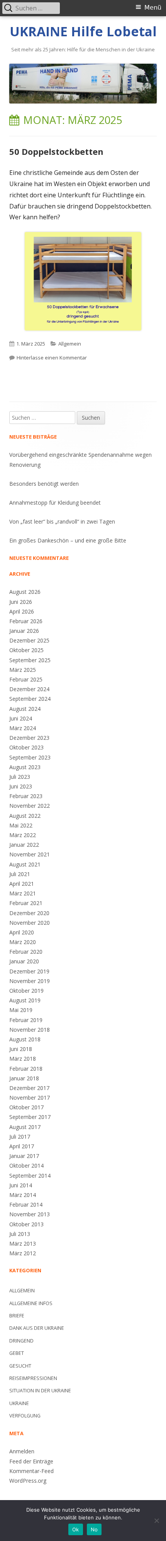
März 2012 (22, 1253)
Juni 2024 (20, 718)
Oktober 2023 (26, 747)
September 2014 (30, 1175)
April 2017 (21, 1146)
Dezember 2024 (29, 689)
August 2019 (25, 1000)
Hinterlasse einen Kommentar (52, 357)
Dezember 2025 (29, 640)
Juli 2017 (19, 1136)
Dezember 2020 (29, 913)
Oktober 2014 (26, 1165)
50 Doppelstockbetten (56, 151)
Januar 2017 (24, 1156)
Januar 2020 (24, 961)
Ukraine (19, 1403)
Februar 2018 (25, 1068)
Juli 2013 (19, 1234)
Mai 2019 (20, 1010)
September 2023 (30, 757)
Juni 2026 (20, 601)
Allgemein (69, 343)
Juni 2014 (20, 1185)
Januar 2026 (24, 630)
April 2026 (21, 611)
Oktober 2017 (26, 1107)
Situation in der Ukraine (40, 1390)
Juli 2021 (19, 874)
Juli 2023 (19, 776)
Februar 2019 (25, 1020)
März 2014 (22, 1195)
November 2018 (29, 1029)
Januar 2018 (24, 1078)
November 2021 (29, 854)
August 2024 (25, 708)
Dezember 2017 (29, 1088)
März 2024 (22, 728)
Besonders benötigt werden (44, 483)
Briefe (16, 1315)
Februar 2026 (25, 621)
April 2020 (21, 932)
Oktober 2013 (26, 1224)
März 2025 (22, 669)
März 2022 (22, 835)
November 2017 (29, 1097)
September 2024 (30, 698)
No (94, 1529)
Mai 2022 (20, 825)
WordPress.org (27, 1480)
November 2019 (29, 981)
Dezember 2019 (29, 971)
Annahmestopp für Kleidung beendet (55, 502)
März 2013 (22, 1243)
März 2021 (22, 893)
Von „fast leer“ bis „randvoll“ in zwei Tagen (62, 521)
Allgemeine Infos (31, 1303)
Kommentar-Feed (31, 1471)
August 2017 (25, 1127)
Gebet (16, 1353)
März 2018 (22, 1058)
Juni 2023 (20, 786)
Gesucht (20, 1366)
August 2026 (25, 591)
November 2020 (29, 922)
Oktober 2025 (26, 650)
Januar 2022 (24, 844)
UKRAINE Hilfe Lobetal (83, 31)
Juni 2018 (20, 1049)
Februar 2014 (25, 1204)
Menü (152, 7)
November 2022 (29, 805)
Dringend (21, 1341)
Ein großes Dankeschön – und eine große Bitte (67, 540)
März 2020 (22, 942)
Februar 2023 (25, 796)
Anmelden (21, 1451)
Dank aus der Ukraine (36, 1328)
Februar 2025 (25, 679)
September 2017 (30, 1117)
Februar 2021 (25, 903)
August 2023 (25, 767)
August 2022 (25, 815)
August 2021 (25, 864)
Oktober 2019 (26, 990)
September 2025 (30, 660)
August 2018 (25, 1039)
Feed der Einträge (31, 1461)
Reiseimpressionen (33, 1378)
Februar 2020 (25, 951)
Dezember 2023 (29, 737)
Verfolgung (25, 1415)
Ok (75, 1529)
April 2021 (21, 883)
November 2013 (29, 1214)
